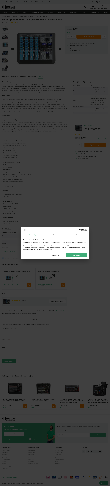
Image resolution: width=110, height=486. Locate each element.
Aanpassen (54, 255)
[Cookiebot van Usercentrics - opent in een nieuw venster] (80, 230)
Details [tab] (55, 235)
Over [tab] (77, 235)
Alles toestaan (76, 255)
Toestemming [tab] (32, 235)
